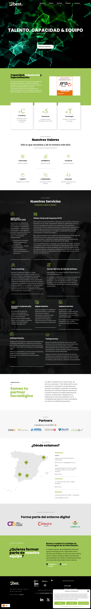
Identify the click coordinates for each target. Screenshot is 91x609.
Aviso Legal (80, 606)
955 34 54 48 (58, 462)
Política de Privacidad (73, 606)
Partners (68, 3)
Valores (51, 3)
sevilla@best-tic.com (69, 462)
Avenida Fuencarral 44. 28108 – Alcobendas (67, 495)
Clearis (21, 594)
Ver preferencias (83, 603)
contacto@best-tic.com (62, 498)
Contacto (77, 3)
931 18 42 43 (58, 487)
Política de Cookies (64, 606)
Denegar (71, 603)
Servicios (59, 3)
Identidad (42, 3)
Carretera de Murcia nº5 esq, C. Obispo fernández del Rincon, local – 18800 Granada (66, 469)
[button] (88, 591)
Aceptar (60, 603)
